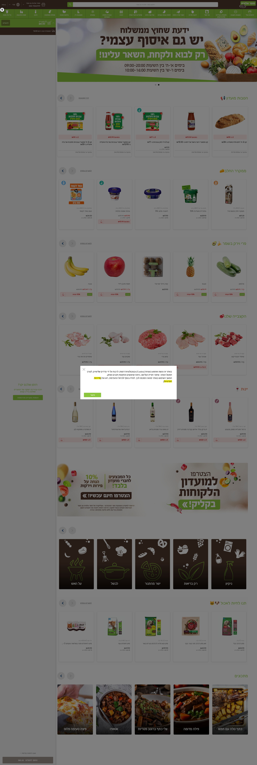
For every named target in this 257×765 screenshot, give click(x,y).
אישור (92, 395)
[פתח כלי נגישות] (2, 10)
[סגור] (83, 369)
